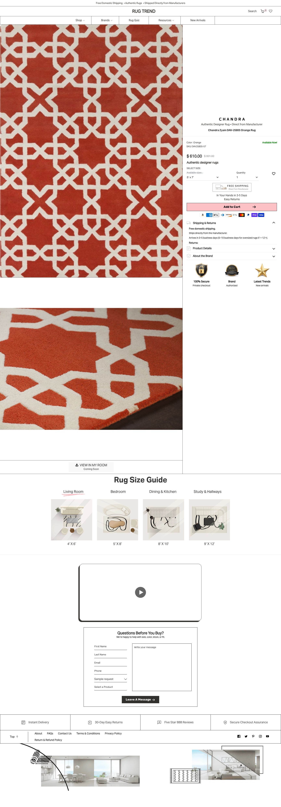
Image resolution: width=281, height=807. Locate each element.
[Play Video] (140, 592)
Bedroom (118, 492)
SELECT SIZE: (194, 168)
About (38, 733)
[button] (262, 11)
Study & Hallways (207, 492)
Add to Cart (232, 207)
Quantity (240, 172)
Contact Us (65, 733)
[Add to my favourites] (273, 173)
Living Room (73, 492)
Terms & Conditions (88, 733)
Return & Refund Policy (48, 740)
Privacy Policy (113, 733)
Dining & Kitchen (162, 492)
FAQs (50, 733)
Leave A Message (138, 699)
